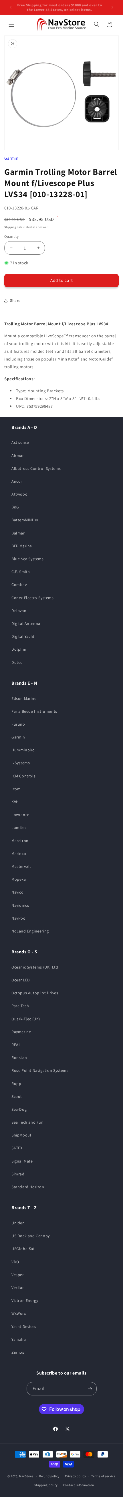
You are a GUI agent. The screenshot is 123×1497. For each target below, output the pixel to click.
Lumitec (18, 827)
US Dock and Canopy (30, 1235)
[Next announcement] (112, 7)
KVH (15, 801)
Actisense (20, 442)
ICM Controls (23, 776)
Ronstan (19, 1057)
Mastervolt (21, 866)
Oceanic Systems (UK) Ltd (34, 967)
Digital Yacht (23, 636)
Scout (16, 1096)
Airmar (17, 455)
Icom (16, 788)
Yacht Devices (23, 1326)
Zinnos (17, 1352)
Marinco (18, 853)
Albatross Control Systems (36, 468)
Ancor (16, 481)
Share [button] (15, 300)
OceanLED (20, 980)
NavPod (18, 918)
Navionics (20, 905)
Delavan (18, 610)
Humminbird (23, 750)
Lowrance (20, 814)
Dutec (16, 662)
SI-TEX (17, 1148)
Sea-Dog (19, 1109)
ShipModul (21, 1135)
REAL (16, 1044)
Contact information (78, 1485)
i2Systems (20, 762)
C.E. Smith (20, 571)
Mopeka (18, 879)
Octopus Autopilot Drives (34, 992)
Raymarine (21, 1031)
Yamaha (18, 1339)
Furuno (18, 724)
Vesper (17, 1274)
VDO (15, 1261)
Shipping (10, 227)
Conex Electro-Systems (32, 597)
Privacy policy (75, 1476)
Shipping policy (46, 1485)
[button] (11, 24)
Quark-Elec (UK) (25, 1018)
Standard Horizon (27, 1186)
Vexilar (17, 1287)
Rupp (16, 1083)
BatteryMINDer (25, 519)
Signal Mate (22, 1161)
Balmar (18, 533)
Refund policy (49, 1476)
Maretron (20, 840)
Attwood (19, 494)
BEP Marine (21, 545)
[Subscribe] (90, 1388)
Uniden (18, 1222)
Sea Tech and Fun (27, 1122)
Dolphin (18, 649)
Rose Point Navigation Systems (39, 1070)
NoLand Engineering (30, 931)
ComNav (19, 584)
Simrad (18, 1174)
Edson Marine (23, 698)
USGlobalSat (23, 1248)
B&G (15, 507)
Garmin (11, 158)
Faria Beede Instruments (34, 711)
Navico (17, 892)
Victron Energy (24, 1300)
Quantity (11, 236)
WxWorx (18, 1313)
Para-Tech (20, 1005)
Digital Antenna (25, 623)
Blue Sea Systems (27, 558)
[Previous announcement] (10, 7)
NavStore (26, 1476)
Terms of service (103, 1476)
